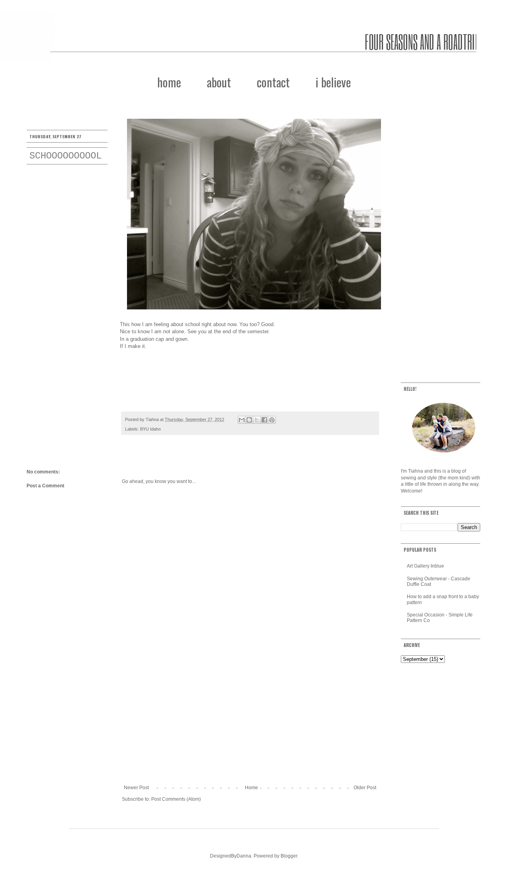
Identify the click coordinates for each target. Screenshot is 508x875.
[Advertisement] (250, 719)
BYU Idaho (150, 429)
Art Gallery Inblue (425, 566)
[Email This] (242, 420)
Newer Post (136, 787)
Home (251, 787)
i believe (333, 82)
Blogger (289, 856)
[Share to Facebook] (264, 420)
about (219, 82)
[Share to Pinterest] (272, 420)
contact (273, 82)
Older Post (365, 787)
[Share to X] (257, 420)
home (169, 82)
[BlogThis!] (249, 420)
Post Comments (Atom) (176, 799)
